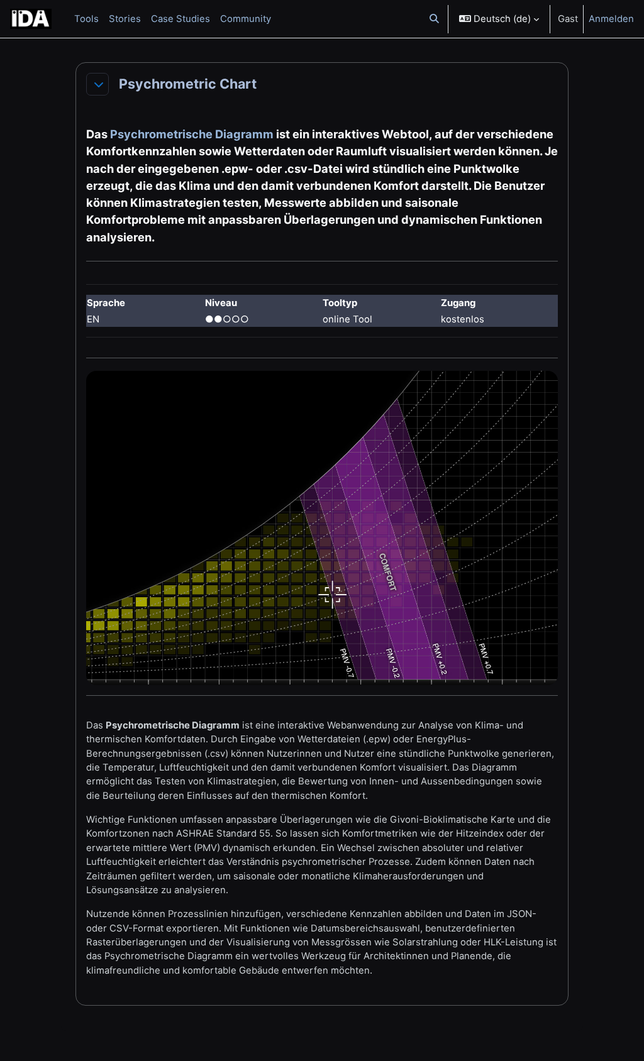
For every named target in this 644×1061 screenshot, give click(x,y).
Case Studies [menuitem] (180, 19)
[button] (434, 19)
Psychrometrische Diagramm (192, 134)
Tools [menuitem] (86, 19)
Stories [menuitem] (125, 19)
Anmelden (611, 19)
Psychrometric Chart (188, 84)
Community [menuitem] (245, 19)
